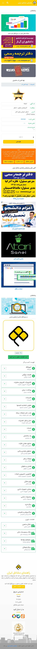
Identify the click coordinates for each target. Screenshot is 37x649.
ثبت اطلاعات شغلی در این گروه (18, 357)
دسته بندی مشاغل (18, 605)
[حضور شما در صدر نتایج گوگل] (18, 24)
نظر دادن (18, 142)
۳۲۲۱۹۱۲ (23, 119)
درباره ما (18, 599)
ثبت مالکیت (19, 162)
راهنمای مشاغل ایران (25, 3)
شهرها (18, 596)
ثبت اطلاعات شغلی (18, 587)
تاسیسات (32, 84)
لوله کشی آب (24, 84)
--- (24, 123)
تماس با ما (18, 602)
